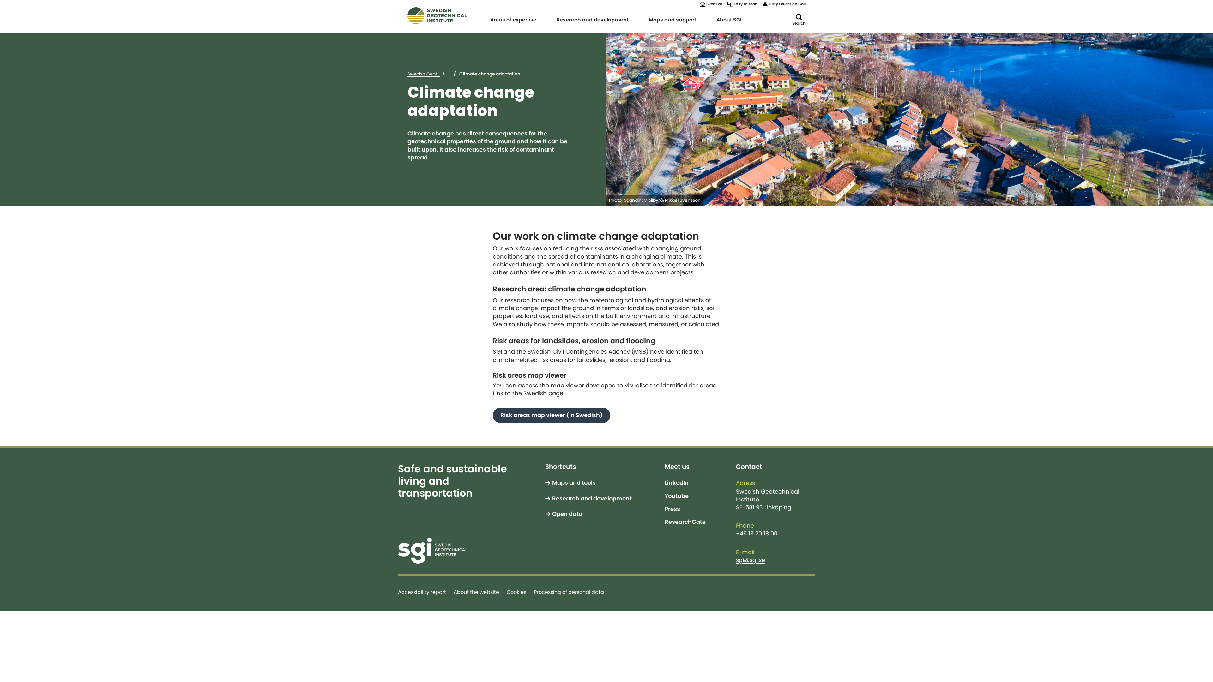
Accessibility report (422, 592)
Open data (567, 514)
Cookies (516, 592)
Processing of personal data (569, 592)
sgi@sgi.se (750, 560)
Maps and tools (574, 483)
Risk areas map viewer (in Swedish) (551, 415)
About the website (476, 592)
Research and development (592, 498)
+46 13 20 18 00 (756, 533)
